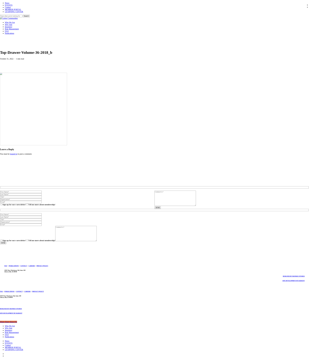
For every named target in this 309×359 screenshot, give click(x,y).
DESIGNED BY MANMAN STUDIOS (294, 276)
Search (26, 16)
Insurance (8, 330)
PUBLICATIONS (14, 266)
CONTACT (23, 266)
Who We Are (10, 326)
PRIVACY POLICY (42, 266)
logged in (13, 154)
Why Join (8, 328)
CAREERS (32, 266)
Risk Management (12, 332)
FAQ (5, 266)
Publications (9, 337)
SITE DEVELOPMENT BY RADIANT (293, 280)
